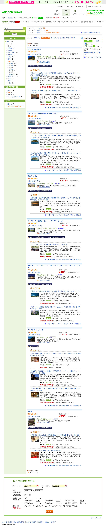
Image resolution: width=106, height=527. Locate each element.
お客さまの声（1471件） (35, 54)
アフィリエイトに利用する (93, 57)
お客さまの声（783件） (35, 181)
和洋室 (75, 506)
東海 (9, 59)
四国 (9, 78)
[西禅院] (54, 419)
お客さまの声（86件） (34, 272)
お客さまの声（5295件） (35, 118)
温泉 (9, 94)
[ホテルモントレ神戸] (60, 57)
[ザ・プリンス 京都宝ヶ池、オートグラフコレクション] (60, 228)
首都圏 (10, 50)
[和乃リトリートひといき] (52, 337)
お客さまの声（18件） (34, 335)
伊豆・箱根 (11, 52)
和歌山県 (12, 74)
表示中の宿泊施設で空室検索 (91, 32)
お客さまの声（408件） (35, 416)
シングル (29, 506)
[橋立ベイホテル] (57, 184)
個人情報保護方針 (19, 522)
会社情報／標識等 (6, 522)
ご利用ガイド (61, 6)
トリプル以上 (61, 506)
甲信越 (10, 54)
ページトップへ (97, 518)
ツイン (52, 506)
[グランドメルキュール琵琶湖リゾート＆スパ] (52, 121)
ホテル (90, 44)
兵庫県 (11, 70)
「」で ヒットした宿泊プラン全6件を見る (63, 405)
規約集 (47, 522)
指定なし (40, 30)
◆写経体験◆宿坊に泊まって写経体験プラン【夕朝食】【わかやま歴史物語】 (55, 435)
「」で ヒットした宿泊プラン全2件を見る (63, 107)
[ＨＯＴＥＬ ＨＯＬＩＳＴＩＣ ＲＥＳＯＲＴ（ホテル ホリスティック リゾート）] (58, 275)
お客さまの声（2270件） (35, 226)
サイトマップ (70, 6)
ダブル (46, 506)
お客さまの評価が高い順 (67, 38)
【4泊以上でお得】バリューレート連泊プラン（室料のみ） (49, 244)
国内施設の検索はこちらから (92, 53)
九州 (9, 81)
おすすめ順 (36, 38)
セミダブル (37, 506)
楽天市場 (90, 6)
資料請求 (53, 522)
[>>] (82, 38)
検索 (49, 511)
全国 (38, 28)
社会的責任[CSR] (31, 522)
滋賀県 (11, 63)
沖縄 (9, 83)
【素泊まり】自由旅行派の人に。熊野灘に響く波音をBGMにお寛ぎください (55, 291)
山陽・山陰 (11, 76)
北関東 (10, 48)
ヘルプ (53, 6)
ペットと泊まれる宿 (14, 97)
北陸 (9, 57)
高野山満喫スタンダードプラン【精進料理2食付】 (46, 450)
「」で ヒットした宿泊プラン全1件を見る (63, 215)
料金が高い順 (55, 38)
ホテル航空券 (94, 46)
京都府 (11, 65)
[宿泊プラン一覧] (33, 66)
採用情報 (40, 522)
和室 (69, 506)
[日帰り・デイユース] (45, 237)
